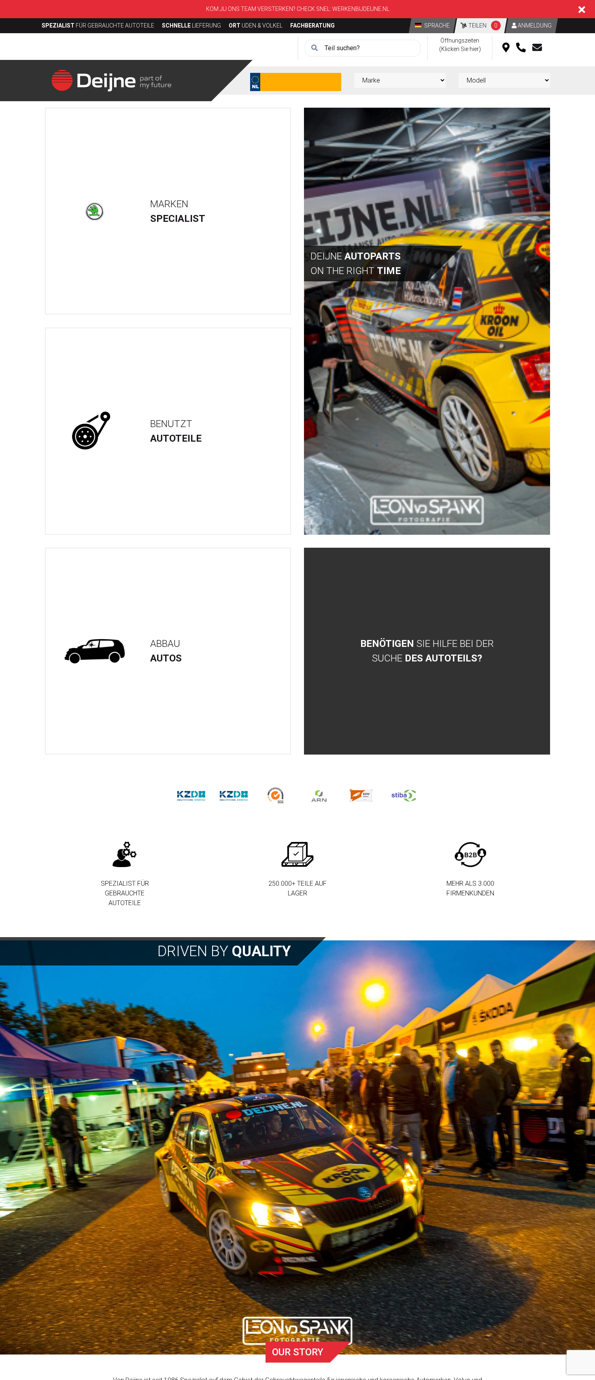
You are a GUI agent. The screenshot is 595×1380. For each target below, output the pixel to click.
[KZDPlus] (233, 795)
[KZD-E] (191, 795)
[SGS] (276, 795)
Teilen (482, 25)
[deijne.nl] (111, 80)
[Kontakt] (537, 48)
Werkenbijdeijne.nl (360, 9)
